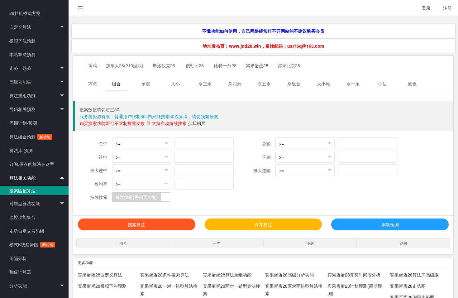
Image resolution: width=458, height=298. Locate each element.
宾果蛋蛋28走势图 (408, 286)
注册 (447, 8)
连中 (103, 157)
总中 (103, 143)
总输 (266, 143)
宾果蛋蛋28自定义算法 (100, 275)
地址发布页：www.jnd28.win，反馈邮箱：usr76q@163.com (263, 46)
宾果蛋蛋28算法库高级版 (414, 275)
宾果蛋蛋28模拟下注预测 (102, 286)
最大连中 (98, 170)
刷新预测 (390, 224)
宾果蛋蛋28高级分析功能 (289, 275)
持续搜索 (98, 197)
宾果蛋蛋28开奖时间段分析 (353, 275)
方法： (94, 83)
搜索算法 (136, 224)
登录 (426, 8)
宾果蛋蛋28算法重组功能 (227, 275)
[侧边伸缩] (80, 8)
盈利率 (100, 183)
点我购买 (196, 123)
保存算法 (263, 224)
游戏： (94, 65)
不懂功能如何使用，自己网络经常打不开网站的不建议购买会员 (263, 31)
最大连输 (262, 170)
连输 (266, 157)
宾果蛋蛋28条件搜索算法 (164, 275)
